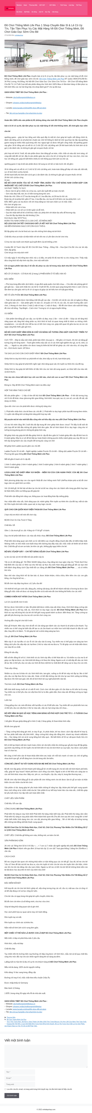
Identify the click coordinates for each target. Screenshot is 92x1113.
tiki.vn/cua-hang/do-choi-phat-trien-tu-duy (25, 113)
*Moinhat (19, 5)
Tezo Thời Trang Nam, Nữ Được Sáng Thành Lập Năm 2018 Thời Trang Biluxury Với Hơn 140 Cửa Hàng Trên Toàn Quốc (47, 1022)
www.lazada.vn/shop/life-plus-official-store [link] (29, 108)
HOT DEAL (52, 5)
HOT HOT (42, 5)
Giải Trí (41, 12)
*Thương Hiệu (33, 5)
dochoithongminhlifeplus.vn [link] (24, 97)
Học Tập (47, 12)
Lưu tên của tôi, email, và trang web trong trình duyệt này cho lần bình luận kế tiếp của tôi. (39, 1089)
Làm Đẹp (71, 5)
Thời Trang (63, 5)
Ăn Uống (34, 12)
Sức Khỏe (19, 12)
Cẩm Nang (55, 12)
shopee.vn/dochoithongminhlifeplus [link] (27, 103)
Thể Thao (79, 5)
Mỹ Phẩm (27, 12)
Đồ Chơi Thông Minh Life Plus (51, 79)
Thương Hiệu (11, 1017)
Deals (25, 5)
